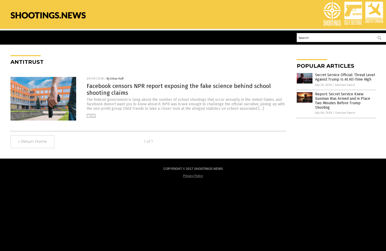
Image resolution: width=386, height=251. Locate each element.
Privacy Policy (193, 176)
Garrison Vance (345, 85)
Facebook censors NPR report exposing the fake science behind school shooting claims (179, 89)
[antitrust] (48, 21)
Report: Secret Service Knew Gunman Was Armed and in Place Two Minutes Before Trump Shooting (342, 100)
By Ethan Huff (115, 78)
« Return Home (32, 141)
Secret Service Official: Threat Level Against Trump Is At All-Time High (345, 77)
